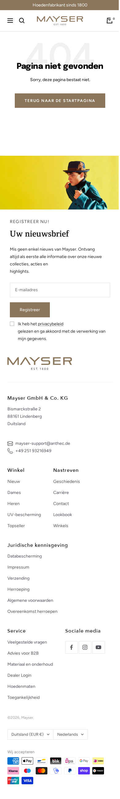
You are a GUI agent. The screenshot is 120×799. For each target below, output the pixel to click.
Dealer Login (19, 675)
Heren (13, 503)
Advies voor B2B (23, 653)
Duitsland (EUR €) (27, 734)
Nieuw (13, 481)
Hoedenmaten (21, 686)
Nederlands (67, 734)
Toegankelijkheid (23, 697)
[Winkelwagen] (109, 20)
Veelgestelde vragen (27, 642)
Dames (14, 492)
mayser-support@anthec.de (42, 443)
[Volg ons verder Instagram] (85, 647)
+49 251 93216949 (33, 450)
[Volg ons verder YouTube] (98, 647)
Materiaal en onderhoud (30, 664)
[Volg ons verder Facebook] (71, 647)
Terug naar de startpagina (60, 100)
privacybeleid (50, 324)
